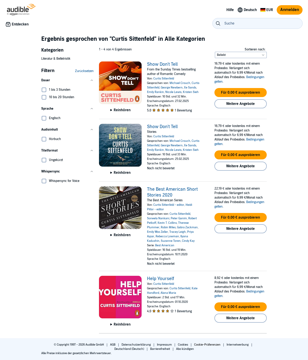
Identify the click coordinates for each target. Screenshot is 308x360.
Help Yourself (160, 278)
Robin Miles (168, 227)
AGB (113, 344)
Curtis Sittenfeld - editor (168, 205)
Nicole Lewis (173, 92)
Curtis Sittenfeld (163, 78)
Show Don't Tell (162, 64)
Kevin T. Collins (167, 223)
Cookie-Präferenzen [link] (207, 344)
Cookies (183, 344)
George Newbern (172, 87)
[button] (67, 80)
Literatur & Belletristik (55, 59)
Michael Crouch (180, 83)
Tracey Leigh (177, 232)
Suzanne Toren (171, 241)
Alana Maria (168, 293)
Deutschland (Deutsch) (129, 349)
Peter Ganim (179, 218)
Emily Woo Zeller (157, 232)
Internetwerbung (238, 344)
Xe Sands (190, 87)
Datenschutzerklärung (137, 344)
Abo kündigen (185, 349)
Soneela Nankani (158, 218)
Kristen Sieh (191, 92)
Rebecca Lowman (167, 236)
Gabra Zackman (187, 227)
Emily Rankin (155, 92)
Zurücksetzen (84, 71)
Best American (164, 245)
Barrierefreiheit (160, 349)
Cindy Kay (188, 241)
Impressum (164, 344)
